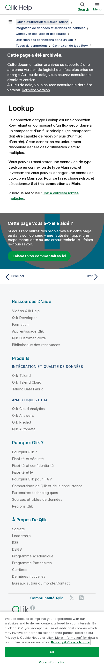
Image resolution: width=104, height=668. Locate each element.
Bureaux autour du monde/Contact (41, 583)
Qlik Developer (24, 318)
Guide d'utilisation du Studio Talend (42, 22)
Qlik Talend (21, 375)
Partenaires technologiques (35, 493)
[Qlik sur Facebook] (32, 608)
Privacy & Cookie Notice (70, 642)
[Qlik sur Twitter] (72, 598)
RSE (15, 542)
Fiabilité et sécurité (28, 459)
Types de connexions (31, 45)
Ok (52, 652)
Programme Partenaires (32, 563)
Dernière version (36, 90)
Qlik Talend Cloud (26, 382)
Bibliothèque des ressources (36, 345)
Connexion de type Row (70, 45)
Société (18, 529)
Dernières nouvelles (28, 576)
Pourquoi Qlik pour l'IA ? (32, 479)
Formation (20, 324)
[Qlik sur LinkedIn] (81, 598)
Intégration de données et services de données (50, 28)
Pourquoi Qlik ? (24, 452)
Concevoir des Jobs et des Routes (41, 34)
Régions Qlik (22, 506)
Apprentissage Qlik (28, 331)
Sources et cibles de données (37, 499)
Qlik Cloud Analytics (28, 409)
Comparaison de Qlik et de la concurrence (47, 486)
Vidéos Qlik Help (26, 311)
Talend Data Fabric (27, 389)
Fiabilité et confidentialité (33, 465)
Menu (97, 9)
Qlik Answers (23, 415)
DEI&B (17, 549)
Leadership (21, 536)
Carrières (19, 570)
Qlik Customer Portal (29, 338)
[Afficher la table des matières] (9, 21)
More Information (52, 662)
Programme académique (32, 556)
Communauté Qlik (46, 598)
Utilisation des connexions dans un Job (44, 40)
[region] (52, 639)
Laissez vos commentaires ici (39, 256)
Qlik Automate (24, 429)
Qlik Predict (21, 422)
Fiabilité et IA (22, 472)
